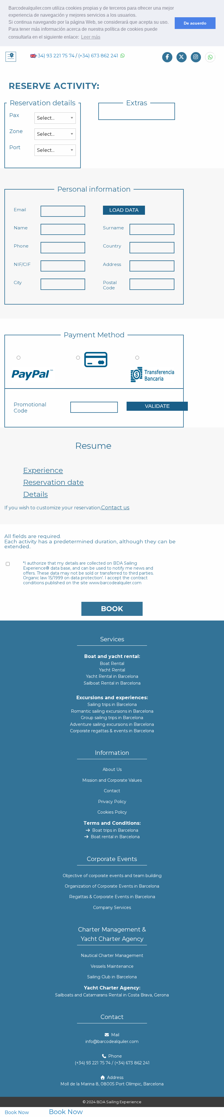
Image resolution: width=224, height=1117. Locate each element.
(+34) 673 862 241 (98, 56)
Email (20, 209)
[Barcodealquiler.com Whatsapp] (210, 57)
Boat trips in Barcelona (114, 830)
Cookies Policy (112, 812)
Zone (16, 131)
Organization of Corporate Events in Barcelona (112, 886)
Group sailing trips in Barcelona (112, 717)
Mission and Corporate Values (112, 780)
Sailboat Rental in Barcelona (112, 683)
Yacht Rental (112, 670)
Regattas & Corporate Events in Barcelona (112, 896)
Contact (112, 790)
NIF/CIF (22, 264)
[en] (33, 55)
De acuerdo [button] (195, 23)
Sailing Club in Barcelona (112, 976)
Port (14, 148)
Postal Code (110, 285)
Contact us (115, 507)
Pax (14, 115)
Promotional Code (30, 408)
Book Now (17, 1112)
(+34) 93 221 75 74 (54, 56)
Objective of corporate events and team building (112, 875)
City (18, 282)
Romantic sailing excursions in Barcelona (112, 711)
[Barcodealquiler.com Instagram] (196, 56)
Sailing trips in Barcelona (112, 704)
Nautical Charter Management (112, 955)
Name (21, 228)
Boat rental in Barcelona (115, 836)
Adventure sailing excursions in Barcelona (112, 724)
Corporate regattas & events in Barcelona (112, 730)
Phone (21, 246)
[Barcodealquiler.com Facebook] (167, 56)
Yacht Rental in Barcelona (112, 676)
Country (112, 246)
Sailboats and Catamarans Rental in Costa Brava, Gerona (112, 995)
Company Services (112, 907)
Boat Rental (112, 663)
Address (112, 264)
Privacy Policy (112, 801)
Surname (113, 228)
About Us (112, 769)
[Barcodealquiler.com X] (181, 56)
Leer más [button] (90, 37)
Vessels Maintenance (112, 966)
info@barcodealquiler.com (112, 1041)
